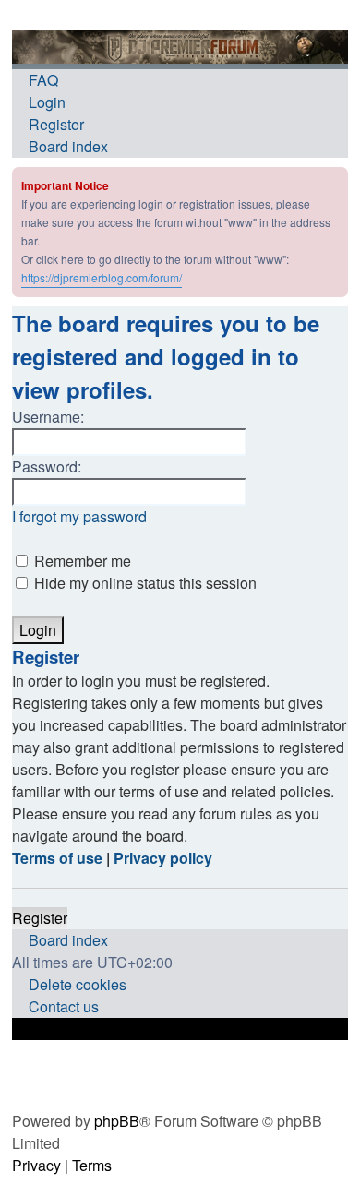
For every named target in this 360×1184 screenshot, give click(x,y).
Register (39, 917)
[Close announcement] (336, 180)
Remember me (80, 560)
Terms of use (57, 857)
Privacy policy (163, 857)
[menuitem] (35, 80)
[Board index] (180, 47)
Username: (48, 416)
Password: (46, 466)
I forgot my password (79, 516)
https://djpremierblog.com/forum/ (101, 277)
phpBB (116, 1120)
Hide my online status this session (143, 582)
